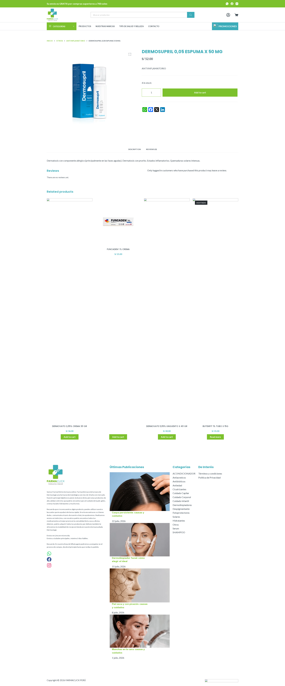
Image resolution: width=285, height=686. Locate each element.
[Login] (228, 15)
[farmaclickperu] (49, 566)
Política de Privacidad (209, 477)
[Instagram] (237, 3)
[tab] (134, 149)
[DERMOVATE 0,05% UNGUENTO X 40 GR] (167, 309)
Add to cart (200, 92)
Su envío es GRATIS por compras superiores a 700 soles (77, 3)
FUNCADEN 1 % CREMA (118, 249)
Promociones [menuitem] (228, 26)
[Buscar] (190, 15)
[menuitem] (61, 26)
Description (134, 149)
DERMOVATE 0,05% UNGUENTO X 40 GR (166, 426)
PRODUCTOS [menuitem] (85, 26)
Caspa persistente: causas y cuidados (128, 514)
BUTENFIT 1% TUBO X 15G (215, 426)
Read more (215, 437)
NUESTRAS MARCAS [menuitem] (105, 26)
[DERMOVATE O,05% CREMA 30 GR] (69, 309)
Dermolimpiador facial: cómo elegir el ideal (128, 560)
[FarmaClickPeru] (49, 560)
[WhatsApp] (227, 3)
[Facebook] (232, 3)
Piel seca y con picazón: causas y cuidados (130, 606)
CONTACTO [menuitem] (153, 26)
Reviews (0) (151, 149)
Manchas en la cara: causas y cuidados (128, 651)
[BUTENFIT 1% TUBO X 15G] (215, 309)
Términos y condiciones (210, 473)
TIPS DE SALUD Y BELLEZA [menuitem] (131, 26)
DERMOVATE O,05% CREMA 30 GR (69, 426)
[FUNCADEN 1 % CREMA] (118, 221)
